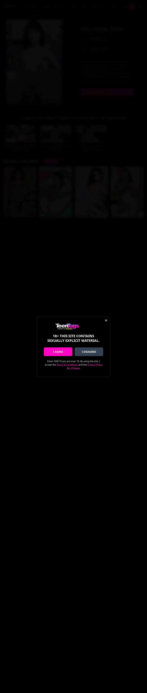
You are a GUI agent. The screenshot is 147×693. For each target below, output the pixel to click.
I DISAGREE (89, 351)
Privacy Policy (94, 364)
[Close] (106, 320)
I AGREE (58, 351)
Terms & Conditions (67, 364)
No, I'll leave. (73, 368)
